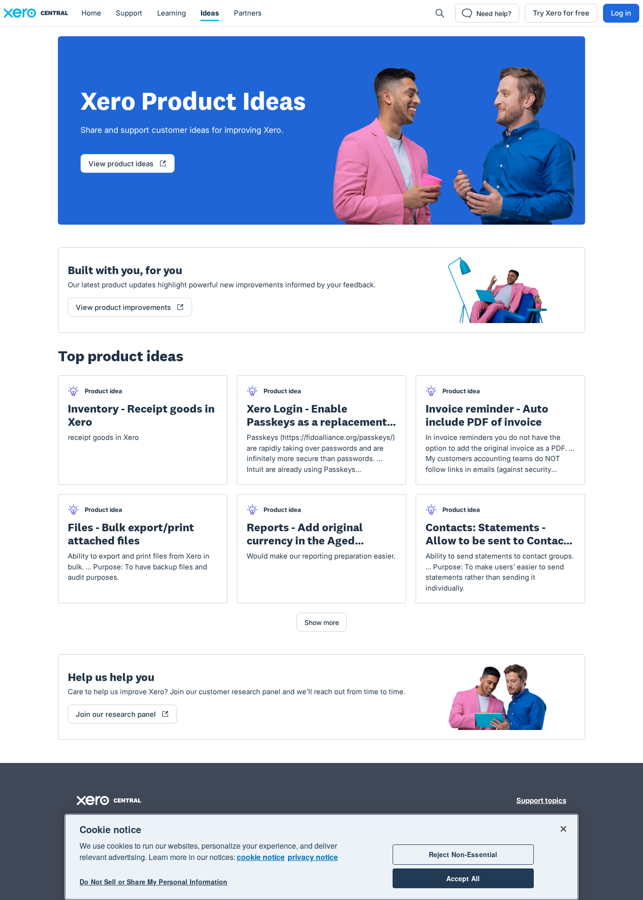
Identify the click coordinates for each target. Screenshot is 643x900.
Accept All (463, 878)
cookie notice (261, 856)
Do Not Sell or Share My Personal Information (153, 882)
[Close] (563, 829)
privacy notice (313, 856)
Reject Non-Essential (463, 854)
